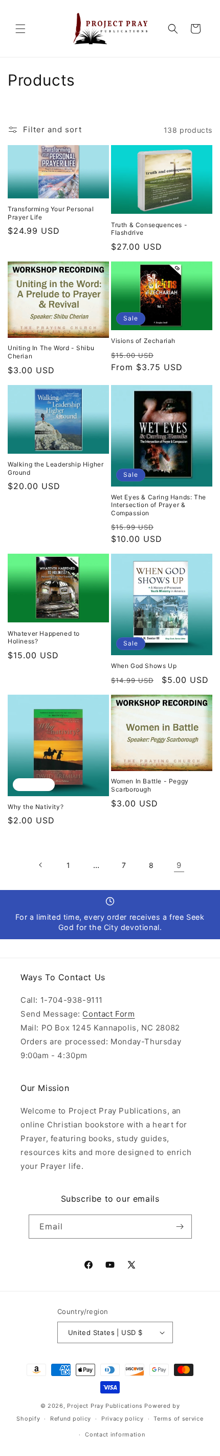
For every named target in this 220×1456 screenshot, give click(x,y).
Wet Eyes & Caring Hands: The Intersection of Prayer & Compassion (158, 505)
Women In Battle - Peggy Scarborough (150, 785)
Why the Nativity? (35, 807)
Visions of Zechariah (143, 341)
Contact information (115, 1434)
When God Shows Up (144, 666)
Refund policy (70, 1418)
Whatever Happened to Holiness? (44, 637)
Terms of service (178, 1418)
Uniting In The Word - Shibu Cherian (51, 352)
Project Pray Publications (105, 1405)
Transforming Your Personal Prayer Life (51, 213)
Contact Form (108, 1014)
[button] (20, 28)
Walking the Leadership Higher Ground (55, 468)
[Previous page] (41, 865)
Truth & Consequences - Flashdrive (149, 229)
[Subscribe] (180, 1227)
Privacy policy (122, 1418)
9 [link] (179, 865)
